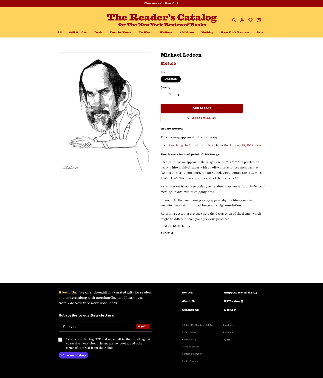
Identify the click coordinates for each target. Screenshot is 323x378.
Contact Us (190, 310)
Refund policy (189, 332)
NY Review (232, 301)
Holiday (207, 32)
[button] (98, 33)
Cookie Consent (190, 361)
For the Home (120, 32)
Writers (166, 32)
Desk (98, 32)
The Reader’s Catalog (202, 325)
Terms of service (190, 347)
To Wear (145, 32)
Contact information (192, 354)
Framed (170, 79)
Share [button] (165, 232)
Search (187, 292)
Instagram (228, 332)
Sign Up (143, 327)
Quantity (165, 87)
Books (228, 310)
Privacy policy (189, 339)
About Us (189, 301)
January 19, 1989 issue (246, 145)
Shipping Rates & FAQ (240, 292)
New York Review (235, 32)
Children (187, 32)
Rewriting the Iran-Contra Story (191, 145)
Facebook (228, 325)
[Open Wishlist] (250, 20)
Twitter (227, 340)
